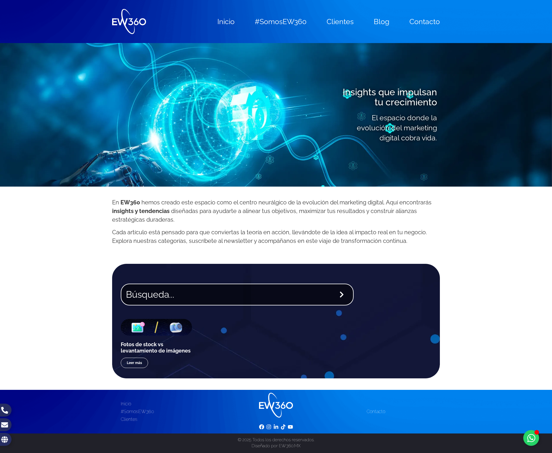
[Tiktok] (283, 427)
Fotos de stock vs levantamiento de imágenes (156, 347)
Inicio (226, 21)
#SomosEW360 (280, 21)
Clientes (340, 21)
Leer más (134, 363)
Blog (381, 21)
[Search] (343, 294)
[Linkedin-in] (275, 427)
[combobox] (225, 294)
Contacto (424, 21)
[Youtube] (290, 427)
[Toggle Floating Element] (531, 438)
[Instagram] (268, 427)
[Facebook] (261, 427)
